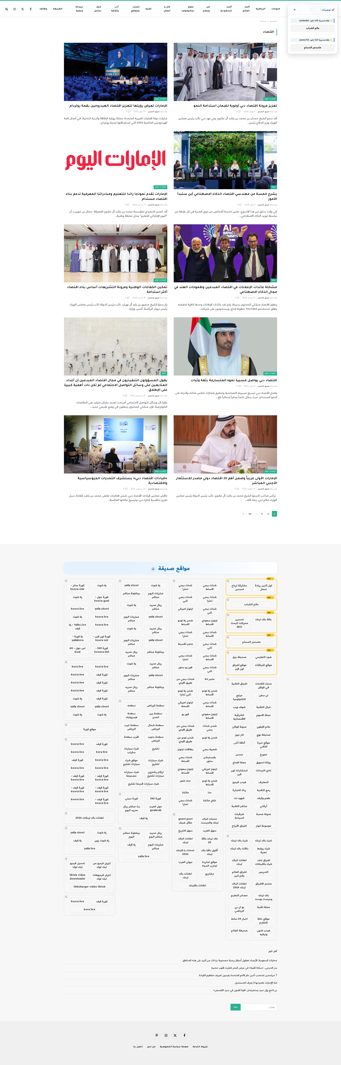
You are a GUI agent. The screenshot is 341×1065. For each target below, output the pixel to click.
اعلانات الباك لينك (239, 862)
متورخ (263, 754)
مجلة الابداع (239, 762)
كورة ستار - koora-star (77, 587)
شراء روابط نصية (263, 850)
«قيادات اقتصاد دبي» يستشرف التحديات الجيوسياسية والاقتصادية (122, 481)
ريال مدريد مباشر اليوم (155, 834)
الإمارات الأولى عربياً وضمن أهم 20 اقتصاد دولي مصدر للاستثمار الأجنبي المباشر (226, 481)
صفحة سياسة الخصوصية (174, 1047)
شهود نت (239, 798)
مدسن (239, 754)
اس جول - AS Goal (77, 650)
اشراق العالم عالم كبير (239, 873)
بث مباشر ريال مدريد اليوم (131, 808)
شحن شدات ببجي (210, 727)
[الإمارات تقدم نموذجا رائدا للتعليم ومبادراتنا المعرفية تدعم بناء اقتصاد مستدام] (115, 160)
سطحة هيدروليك (131, 715)
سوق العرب (209, 830)
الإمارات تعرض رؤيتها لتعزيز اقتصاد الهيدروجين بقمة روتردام (118, 106)
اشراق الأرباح (239, 825)
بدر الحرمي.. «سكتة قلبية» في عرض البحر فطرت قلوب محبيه (244, 967)
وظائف (43, 9)
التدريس (263, 872)
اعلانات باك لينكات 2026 (89, 817)
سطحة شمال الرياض (156, 727)
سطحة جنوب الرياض (155, 738)
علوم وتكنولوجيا (188, 9)
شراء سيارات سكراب (131, 750)
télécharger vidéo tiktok (89, 886)
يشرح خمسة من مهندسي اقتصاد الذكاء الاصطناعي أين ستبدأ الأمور (227, 197)
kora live (77, 666)
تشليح (155, 748)
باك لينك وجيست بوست (263, 897)
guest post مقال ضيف (185, 820)
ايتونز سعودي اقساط (209, 622)
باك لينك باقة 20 (209, 840)
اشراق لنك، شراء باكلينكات (263, 862)
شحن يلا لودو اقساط (185, 622)
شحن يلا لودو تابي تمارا (185, 692)
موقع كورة (89, 729)
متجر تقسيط (185, 643)
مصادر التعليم (239, 895)
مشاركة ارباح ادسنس (239, 587)
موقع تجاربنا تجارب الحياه (209, 863)
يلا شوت (155, 585)
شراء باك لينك (263, 840)
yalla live (143, 856)
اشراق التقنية (239, 683)
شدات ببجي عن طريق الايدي (185, 680)
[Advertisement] (170, 530)
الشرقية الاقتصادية (239, 716)
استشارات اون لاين (239, 772)
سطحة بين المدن (155, 715)
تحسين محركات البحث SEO (239, 623)
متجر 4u (210, 679)
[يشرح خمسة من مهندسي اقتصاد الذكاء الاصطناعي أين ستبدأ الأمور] (225, 160)
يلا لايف (143, 818)
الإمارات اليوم (270, 99)
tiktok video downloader (77, 876)
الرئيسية (273, 21)
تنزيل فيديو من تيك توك (102, 865)
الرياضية (260, 9)
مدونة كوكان (239, 726)
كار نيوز (239, 734)
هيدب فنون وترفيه (263, 932)
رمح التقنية (263, 790)
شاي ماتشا (209, 800)
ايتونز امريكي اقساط (185, 704)
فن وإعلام (206, 9)
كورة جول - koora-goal (101, 598)
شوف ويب (239, 707)
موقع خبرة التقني (263, 744)
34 (250, 513)
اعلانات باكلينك (197, 885)
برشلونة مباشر (131, 593)
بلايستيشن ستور (209, 759)
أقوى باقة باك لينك (209, 852)
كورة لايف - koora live (101, 777)
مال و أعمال (167, 9)
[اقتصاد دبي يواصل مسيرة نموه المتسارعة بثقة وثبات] (225, 346)
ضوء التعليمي (263, 657)
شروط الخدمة (200, 1047)
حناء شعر (185, 780)
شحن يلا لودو (209, 737)
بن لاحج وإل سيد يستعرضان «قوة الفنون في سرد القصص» (245, 990)
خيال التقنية (263, 707)
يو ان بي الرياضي (239, 908)
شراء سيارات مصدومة (131, 773)
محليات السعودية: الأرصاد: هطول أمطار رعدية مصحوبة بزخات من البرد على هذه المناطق (230, 960)
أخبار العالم (246, 9)
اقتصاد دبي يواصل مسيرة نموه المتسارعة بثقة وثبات (234, 380)
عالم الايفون (263, 726)
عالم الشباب (251, 604)
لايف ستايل (97, 9)
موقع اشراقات (263, 665)
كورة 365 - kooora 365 (101, 650)
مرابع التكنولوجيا (239, 697)
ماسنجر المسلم (251, 642)
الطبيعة (58, 9)
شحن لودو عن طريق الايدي (185, 739)
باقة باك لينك (263, 619)
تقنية (148, 9)
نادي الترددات (263, 770)
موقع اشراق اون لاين (239, 666)
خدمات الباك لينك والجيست (209, 820)
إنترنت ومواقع (135, 9)
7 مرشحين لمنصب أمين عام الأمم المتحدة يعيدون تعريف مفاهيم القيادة (238, 975)
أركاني (263, 806)
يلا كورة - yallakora (77, 638)
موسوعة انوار (263, 825)
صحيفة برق (239, 657)
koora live (77, 608)
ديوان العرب (185, 862)
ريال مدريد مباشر (156, 606)
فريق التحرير (263, 112)
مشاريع (209, 873)
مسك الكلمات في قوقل (263, 685)
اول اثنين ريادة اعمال (263, 587)
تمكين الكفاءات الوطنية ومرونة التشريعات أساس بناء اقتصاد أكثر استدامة (117, 290)
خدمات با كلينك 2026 (185, 852)
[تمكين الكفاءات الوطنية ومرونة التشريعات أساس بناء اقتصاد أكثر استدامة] (115, 253)
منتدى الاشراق (263, 883)
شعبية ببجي (209, 749)
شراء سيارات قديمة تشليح (143, 783)
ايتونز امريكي (185, 608)
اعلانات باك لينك (185, 875)
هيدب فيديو (239, 782)
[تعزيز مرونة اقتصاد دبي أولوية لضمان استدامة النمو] (225, 72)
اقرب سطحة (131, 736)
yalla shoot (131, 585)
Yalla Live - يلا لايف (77, 626)
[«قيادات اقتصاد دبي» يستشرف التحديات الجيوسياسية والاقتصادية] (115, 444)
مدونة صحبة (263, 814)
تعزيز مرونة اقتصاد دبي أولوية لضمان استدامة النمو (235, 106)
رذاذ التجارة (239, 790)
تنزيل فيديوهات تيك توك (102, 876)
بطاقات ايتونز (185, 749)
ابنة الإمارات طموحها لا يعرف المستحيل (256, 982)
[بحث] (7, 9)
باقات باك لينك (239, 848)
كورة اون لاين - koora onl (101, 638)
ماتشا (185, 792)
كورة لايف (101, 674)
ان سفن (263, 695)
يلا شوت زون (101, 840)
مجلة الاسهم (263, 715)
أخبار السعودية (226, 9)
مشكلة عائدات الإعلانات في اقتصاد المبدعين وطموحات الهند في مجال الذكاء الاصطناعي (225, 290)
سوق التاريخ (185, 830)
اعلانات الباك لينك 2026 (239, 885)
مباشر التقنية (239, 806)
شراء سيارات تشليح (155, 762)
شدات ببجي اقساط (209, 587)
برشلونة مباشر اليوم (131, 834)
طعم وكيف (263, 798)
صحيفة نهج (263, 734)
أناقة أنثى (239, 742)
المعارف (263, 782)
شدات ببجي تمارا (185, 587)
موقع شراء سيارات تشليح (131, 762)
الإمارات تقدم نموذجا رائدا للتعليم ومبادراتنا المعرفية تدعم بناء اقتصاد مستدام (116, 197)
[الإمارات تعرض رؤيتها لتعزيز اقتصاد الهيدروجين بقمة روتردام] (115, 72)
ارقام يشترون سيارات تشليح (155, 773)
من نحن (151, 1047)
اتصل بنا (138, 1047)
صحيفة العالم (239, 930)
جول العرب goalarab (155, 808)
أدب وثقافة (115, 9)
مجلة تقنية (263, 907)
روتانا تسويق (263, 762)
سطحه (131, 705)
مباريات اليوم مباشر (155, 595)
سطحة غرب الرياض (131, 727)
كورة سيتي (131, 798)
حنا (210, 792)
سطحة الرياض (155, 705)
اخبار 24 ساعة (239, 918)
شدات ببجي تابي (185, 598)
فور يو (185, 714)
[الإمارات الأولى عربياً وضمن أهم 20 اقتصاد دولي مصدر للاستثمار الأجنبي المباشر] (225, 444)
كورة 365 (155, 798)
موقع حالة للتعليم (263, 920)
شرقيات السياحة (239, 815)
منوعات (275, 9)
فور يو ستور (185, 667)
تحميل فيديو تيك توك (77, 865)
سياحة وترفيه (79, 9)
